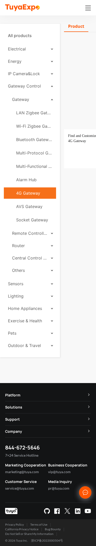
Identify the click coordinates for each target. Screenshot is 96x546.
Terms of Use (38, 524)
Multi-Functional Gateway (34, 166)
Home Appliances (25, 308)
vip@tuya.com (59, 472)
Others (18, 270)
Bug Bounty (53, 529)
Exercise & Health (25, 320)
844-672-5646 (22, 447)
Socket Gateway (32, 219)
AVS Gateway (29, 206)
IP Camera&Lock (24, 73)
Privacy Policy (14, 524)
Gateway (20, 99)
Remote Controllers (29, 233)
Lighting (16, 296)
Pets (12, 333)
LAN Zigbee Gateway (34, 112)
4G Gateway (28, 193)
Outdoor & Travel (24, 345)
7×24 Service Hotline (21, 455)
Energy (15, 61)
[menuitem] (30, 35)
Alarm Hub (26, 179)
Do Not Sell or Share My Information (29, 534)
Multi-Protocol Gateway (34, 152)
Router (18, 245)
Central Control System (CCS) (29, 258)
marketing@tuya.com (22, 472)
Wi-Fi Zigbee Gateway (34, 126)
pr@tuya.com (58, 488)
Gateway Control (24, 86)
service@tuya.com (19, 488)
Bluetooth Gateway (34, 139)
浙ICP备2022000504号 (47, 540)
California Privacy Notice (21, 529)
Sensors (15, 283)
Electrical (17, 48)
